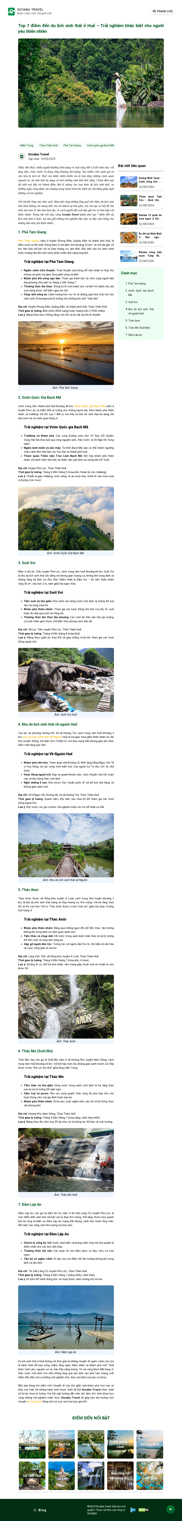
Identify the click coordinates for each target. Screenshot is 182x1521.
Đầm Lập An (135, 334)
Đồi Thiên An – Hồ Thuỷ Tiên (150, 1476)
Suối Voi (132, 302)
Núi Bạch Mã (91, 1476)
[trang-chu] (29, 11)
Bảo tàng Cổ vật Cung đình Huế (120, 1476)
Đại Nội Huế (61, 1444)
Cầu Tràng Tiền (32, 1444)
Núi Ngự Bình (149, 1444)
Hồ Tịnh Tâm (32, 1476)
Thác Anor (134, 320)
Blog (42, 1510)
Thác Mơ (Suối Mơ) (139, 327)
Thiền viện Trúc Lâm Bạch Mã (61, 1476)
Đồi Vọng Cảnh (120, 1444)
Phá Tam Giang (137, 283)
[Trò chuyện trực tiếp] (170, 1509)
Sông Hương (91, 1444)
